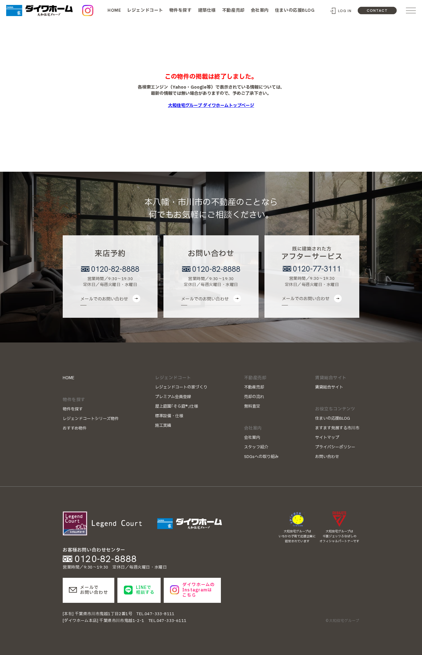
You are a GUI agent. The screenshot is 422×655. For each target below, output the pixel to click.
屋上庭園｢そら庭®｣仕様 (176, 406)
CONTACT (377, 10)
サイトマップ (327, 438)
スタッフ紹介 (256, 447)
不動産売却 (233, 10)
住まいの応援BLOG (295, 10)
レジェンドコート (145, 10)
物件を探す (180, 10)
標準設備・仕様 (169, 416)
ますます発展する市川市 (337, 428)
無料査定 (252, 406)
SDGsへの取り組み (261, 457)
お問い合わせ (327, 457)
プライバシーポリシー (335, 447)
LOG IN (345, 10)
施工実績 (163, 425)
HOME (114, 10)
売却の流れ (254, 397)
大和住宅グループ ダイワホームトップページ (211, 105)
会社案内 (260, 10)
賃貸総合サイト (329, 387)
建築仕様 (207, 10)
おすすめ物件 (75, 428)
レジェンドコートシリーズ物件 (91, 419)
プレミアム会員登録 (173, 397)
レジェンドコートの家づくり (181, 387)
